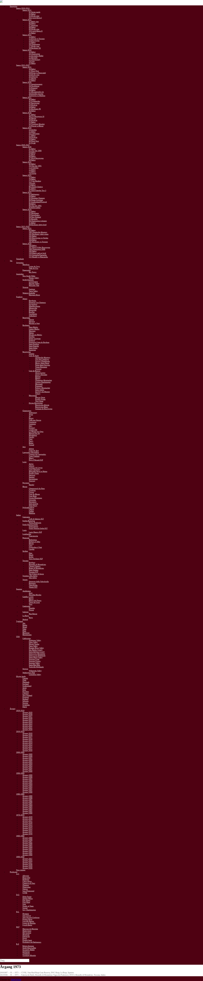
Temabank (20, 259)
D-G (17, 895)
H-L (17, 912)
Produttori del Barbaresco (32, 942)
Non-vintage (20, 870)
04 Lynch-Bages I (35, 18)
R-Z (17, 944)
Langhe (31, 549)
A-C (17, 874)
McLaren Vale (34, 285)
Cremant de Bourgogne (43, 409)
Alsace (25, 299)
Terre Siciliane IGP (36, 559)
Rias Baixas (33, 614)
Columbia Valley (35, 674)
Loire (24, 462)
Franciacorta (33, 536)
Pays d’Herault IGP (36, 460)
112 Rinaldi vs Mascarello (38, 257)
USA (18, 636)
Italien (18, 515)
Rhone (25, 486)
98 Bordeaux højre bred (37, 225)
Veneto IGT (33, 587)
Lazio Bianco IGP (35, 532)
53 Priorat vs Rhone (36, 126)
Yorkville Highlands (36, 667)
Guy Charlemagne (29, 910)
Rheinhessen (27, 635)
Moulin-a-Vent (34, 323)
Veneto (25, 580)
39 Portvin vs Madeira (37, 95)
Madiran (32, 513)
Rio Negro (32, 272)
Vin (11, 261)
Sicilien (25, 551)
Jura (24, 447)
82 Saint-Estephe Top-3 (37, 190)
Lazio (25, 530)
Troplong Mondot (29, 955)
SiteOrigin (16, 979)
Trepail (31, 445)
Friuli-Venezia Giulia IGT (38, 528)
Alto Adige (33, 578)
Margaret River (34, 295)
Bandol (31, 485)
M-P (17, 927)
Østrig (25, 707)
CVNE (25, 893)
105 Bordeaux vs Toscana (38, 242)
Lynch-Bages (27, 925)
